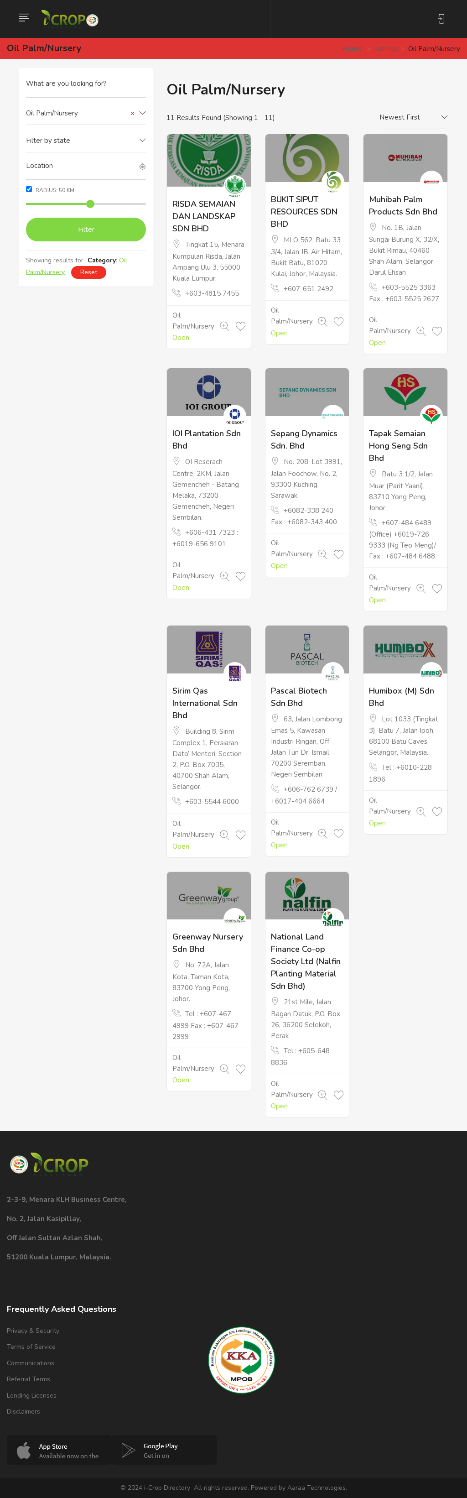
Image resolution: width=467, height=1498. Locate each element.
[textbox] (86, 141)
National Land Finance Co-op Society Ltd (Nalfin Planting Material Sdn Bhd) (306, 961)
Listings (386, 48)
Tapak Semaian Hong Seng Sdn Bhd (398, 446)
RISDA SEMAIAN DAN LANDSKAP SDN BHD (203, 216)
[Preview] (224, 327)
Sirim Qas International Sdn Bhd (205, 703)
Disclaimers (23, 1411)
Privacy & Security (33, 1330)
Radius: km (54, 190)
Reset (88, 272)
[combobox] (86, 113)
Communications (30, 1363)
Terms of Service (31, 1346)
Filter (86, 229)
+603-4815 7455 (212, 293)
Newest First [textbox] (399, 117)
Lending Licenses (32, 1395)
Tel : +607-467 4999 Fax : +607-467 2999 (205, 1025)
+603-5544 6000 (212, 801)
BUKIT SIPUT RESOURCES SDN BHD (304, 212)
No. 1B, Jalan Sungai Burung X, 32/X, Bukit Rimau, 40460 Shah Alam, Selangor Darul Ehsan (404, 250)
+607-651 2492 (308, 288)
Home (352, 48)
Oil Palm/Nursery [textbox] (80, 113)
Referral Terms (28, 1379)
